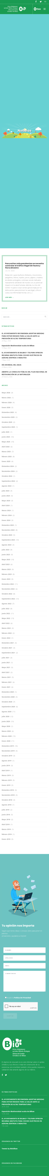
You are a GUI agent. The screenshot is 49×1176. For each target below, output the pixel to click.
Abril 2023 (6, 564)
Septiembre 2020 (8, 707)
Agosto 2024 (6, 486)
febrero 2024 (7, 515)
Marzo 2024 (6, 510)
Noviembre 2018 (8, 795)
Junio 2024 (6, 496)
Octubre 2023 (7, 535)
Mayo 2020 (6, 726)
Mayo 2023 (6, 559)
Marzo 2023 (6, 569)
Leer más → (9, 297)
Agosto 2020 (6, 712)
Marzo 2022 (6, 628)
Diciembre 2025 (8, 412)
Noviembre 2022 (8, 589)
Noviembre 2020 (8, 697)
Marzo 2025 (6, 451)
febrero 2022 (7, 633)
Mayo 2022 (6, 618)
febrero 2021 (7, 682)
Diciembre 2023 (8, 525)
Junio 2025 (6, 437)
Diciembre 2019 (8, 746)
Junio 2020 (6, 721)
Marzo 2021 (6, 677)
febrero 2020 (7, 736)
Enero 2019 (6, 785)
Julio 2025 (5, 432)
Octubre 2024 (7, 476)
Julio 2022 (5, 609)
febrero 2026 (7, 402)
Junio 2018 (6, 815)
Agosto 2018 (6, 805)
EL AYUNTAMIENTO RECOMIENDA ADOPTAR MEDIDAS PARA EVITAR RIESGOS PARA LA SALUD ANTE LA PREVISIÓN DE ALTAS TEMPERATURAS (23, 336)
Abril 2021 (6, 672)
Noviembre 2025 (8, 417)
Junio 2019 (6, 765)
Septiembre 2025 (8, 427)
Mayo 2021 (6, 667)
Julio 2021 (5, 658)
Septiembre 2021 (8, 653)
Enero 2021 (6, 687)
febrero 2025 (7, 456)
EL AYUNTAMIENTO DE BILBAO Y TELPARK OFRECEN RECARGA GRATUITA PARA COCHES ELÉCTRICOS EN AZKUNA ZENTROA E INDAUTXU (22, 355)
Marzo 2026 (6, 398)
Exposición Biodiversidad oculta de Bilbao (18, 346)
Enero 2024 (6, 520)
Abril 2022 (6, 623)
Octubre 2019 (7, 756)
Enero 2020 (6, 741)
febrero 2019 (7, 780)
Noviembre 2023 (8, 530)
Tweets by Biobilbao (10, 1149)
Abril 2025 (6, 447)
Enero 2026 (6, 407)
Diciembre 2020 (8, 692)
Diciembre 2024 (8, 466)
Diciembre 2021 (8, 643)
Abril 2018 (6, 824)
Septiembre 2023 (8, 540)
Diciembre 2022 (8, 584)
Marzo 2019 (6, 775)
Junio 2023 (6, 554)
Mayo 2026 (6, 393)
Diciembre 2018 (8, 790)
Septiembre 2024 (8, 481)
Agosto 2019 (6, 761)
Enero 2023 (6, 579)
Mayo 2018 (6, 819)
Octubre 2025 (7, 422)
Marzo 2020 (6, 731)
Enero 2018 (6, 839)
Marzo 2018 (6, 829)
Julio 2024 (5, 491)
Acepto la (18, 998)
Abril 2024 (6, 505)
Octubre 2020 (7, 702)
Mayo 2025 (6, 442)
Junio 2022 (6, 613)
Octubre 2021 (7, 648)
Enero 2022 (6, 638)
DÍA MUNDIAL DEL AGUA (11, 365)
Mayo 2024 (6, 501)
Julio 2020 (5, 716)
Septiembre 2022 (8, 599)
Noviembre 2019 (8, 751)
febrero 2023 (7, 574)
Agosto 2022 (6, 604)
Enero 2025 (6, 461)
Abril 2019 (6, 770)
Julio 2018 (5, 810)
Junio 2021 (6, 662)
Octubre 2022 (7, 594)
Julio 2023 (5, 550)
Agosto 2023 (6, 545)
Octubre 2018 (7, 800)
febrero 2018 (7, 834)
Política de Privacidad (22, 998)
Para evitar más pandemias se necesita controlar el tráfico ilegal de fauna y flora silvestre (24, 265)
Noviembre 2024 (8, 471)
